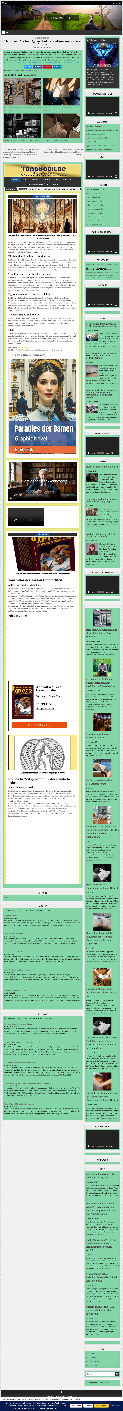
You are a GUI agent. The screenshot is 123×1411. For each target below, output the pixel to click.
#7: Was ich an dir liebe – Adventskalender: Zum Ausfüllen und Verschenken (100, 683)
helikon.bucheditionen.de (95, 134)
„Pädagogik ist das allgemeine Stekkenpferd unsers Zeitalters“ (27, 1083)
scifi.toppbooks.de (93, 221)
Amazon (106, 264)
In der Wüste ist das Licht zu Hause (17, 970)
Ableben (88, 264)
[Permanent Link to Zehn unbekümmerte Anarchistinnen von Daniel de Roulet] (22, 91)
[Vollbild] (116, 113)
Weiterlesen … (112, 346)
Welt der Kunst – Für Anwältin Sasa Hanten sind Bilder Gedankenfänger (101, 355)
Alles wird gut (94, 275)
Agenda (97, 264)
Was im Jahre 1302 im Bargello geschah (19, 1104)
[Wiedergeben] (89, 113)
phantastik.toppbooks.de (95, 201)
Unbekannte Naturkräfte (96, 40)
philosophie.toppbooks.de (95, 205)
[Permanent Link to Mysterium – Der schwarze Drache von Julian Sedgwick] (61, 91)
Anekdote (94, 278)
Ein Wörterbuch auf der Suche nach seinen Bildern (23, 1042)
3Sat (102, 264)
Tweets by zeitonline (11, 897)
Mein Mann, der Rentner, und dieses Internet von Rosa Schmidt (101, 633)
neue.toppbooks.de (93, 197)
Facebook (38, 67)
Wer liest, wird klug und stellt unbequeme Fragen (22, 140)
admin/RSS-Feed (37, 47)
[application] (102, 106)
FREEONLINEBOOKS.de (61, 18)
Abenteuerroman (91, 272)
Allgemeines (96, 268)
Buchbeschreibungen (43, 38)
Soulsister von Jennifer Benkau (55, 140)
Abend (99, 278)
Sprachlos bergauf (11, 916)
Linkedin (58, 67)
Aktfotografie (103, 275)
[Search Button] (61, 1392)
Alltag (111, 264)
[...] (100, 85)
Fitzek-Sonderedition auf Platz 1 (102, 466)
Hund (22, 70)
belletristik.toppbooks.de (95, 189)
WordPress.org (91, 1365)
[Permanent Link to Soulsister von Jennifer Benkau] (61, 126)
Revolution (29, 70)
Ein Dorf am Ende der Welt (14, 952)
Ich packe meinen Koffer (13, 934)
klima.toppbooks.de (93, 193)
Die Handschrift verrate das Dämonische (19, 1063)
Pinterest (48, 67)
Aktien (88, 275)
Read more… (105, 492)
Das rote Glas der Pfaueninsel (15, 991)
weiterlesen (34, 62)
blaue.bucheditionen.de (94, 126)
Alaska (116, 264)
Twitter (29, 67)
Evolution (15, 70)
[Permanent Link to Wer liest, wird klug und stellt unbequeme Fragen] (22, 126)
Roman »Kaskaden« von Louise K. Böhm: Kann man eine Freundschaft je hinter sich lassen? (101, 393)
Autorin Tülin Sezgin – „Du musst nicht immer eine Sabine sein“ (100, 1310)
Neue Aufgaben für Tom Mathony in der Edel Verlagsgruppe (102, 500)
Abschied (110, 269)
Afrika (93, 264)
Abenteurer (100, 272)
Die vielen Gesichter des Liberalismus (18, 1024)
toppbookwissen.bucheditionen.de (99, 150)
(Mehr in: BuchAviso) (73, 62)
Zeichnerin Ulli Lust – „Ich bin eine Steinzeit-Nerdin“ (101, 535)
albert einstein (109, 272)
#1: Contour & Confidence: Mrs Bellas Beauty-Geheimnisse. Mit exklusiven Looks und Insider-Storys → (63, 152)
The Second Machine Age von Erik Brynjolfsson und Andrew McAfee (42, 42)
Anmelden (90, 1353)
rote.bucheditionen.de (94, 142)
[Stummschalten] (112, 113)
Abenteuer (106, 278)
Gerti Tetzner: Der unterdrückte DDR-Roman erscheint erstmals (101, 324)
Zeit (35, 70)
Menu (6, 3)
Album (116, 272)
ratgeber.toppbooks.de (94, 209)
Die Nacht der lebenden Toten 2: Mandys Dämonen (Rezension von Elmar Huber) (102, 1097)
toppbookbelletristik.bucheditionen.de (100, 146)
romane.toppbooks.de (94, 213)
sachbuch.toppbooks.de (95, 217)
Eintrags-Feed (91, 1357)
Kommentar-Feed (92, 1361)
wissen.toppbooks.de (94, 225)
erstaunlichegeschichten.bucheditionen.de (102, 130)
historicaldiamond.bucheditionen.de (99, 138)
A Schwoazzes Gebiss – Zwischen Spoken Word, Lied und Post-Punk (101, 1277)
